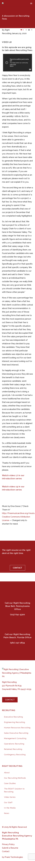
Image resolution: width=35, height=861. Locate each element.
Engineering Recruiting (14, 722)
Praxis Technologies (14, 857)
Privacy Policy (8, 844)
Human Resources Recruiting (17, 728)
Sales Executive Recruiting (16, 733)
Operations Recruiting (14, 744)
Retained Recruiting (13, 749)
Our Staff (8, 802)
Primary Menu (31, 3)
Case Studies (10, 783)
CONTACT (17, 568)
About (7, 773)
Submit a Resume (10, 848)
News (6, 813)
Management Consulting (15, 738)
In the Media (10, 808)
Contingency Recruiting (15, 755)
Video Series (10, 797)
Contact (5, 851)
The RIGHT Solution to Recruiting (14, 790)
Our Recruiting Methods (15, 778)
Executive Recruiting (13, 717)
